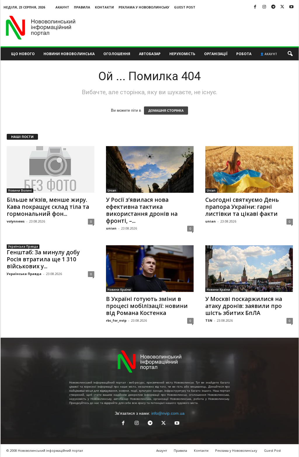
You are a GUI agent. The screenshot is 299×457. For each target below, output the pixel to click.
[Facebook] (255, 7)
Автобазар (150, 53)
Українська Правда (23, 246)
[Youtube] (291, 7)
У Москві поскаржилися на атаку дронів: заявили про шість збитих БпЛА (243, 306)
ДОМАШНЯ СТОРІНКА (166, 110)
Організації (215, 53)
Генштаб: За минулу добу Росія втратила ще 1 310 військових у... (43, 259)
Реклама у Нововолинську (144, 7)
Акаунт (62, 7)
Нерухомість (182, 53)
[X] (282, 7)
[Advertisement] (192, 27)
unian (111, 228)
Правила (82, 7)
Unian (111, 190)
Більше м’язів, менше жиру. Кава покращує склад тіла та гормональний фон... (48, 207)
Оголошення (116, 53)
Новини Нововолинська (69, 53)
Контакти (104, 7)
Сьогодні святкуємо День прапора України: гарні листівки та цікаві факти (242, 207)
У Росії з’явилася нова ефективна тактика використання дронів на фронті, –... (142, 210)
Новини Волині (20, 190)
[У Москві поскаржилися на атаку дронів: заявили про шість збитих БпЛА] (249, 268)
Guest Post (184, 7)
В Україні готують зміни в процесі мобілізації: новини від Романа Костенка (147, 306)
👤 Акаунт (268, 54)
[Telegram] (273, 7)
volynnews (16, 221)
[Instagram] (264, 7)
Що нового (23, 53)
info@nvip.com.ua (168, 413)
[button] (290, 54)
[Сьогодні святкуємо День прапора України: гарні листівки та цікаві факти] (249, 169)
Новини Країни (119, 290)
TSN (208, 320)
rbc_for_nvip (116, 320)
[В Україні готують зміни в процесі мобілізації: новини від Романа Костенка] (150, 268)
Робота (243, 53)
